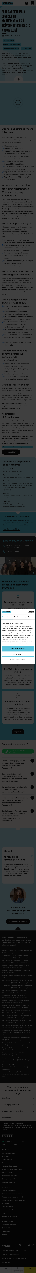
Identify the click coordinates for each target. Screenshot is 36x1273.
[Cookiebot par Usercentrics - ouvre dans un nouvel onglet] (26, 612)
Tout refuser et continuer (18, 660)
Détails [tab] (16, 617)
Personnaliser (16, 654)
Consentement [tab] (7, 617)
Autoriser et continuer (18, 648)
